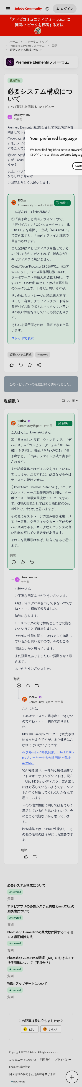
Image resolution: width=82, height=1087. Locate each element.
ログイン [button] (36, 154)
